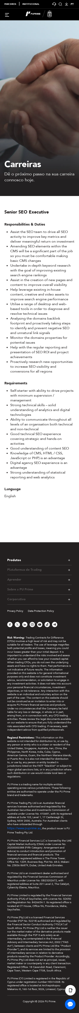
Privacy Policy (15, 611)
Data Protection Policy (41, 611)
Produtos (14, 560)
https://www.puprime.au (24, 828)
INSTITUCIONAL (30, 4)
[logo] (42, 14)
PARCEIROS (10, 4)
